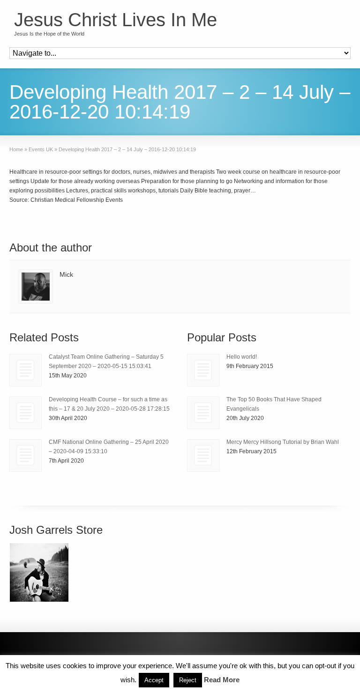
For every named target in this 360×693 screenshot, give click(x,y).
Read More (222, 680)
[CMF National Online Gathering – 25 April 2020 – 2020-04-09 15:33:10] (25, 455)
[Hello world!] (203, 370)
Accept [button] (154, 680)
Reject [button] (187, 680)
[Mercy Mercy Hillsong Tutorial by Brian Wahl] (203, 455)
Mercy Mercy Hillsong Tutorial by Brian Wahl (282, 442)
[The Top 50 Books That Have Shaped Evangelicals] (203, 413)
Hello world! (241, 357)
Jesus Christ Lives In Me (115, 19)
